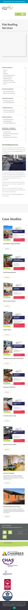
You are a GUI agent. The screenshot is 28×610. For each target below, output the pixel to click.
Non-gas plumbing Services (9, 112)
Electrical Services (7, 89)
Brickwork (5, 70)
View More (7, 248)
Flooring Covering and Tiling (9, 82)
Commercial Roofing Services (9, 123)
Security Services (6, 135)
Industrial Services (7, 132)
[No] (26, 605)
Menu (18, 14)
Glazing (4, 83)
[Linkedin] (5, 537)
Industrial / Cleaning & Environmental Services (9, 128)
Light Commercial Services (8, 91)
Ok (14, 607)
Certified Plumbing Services (9, 110)
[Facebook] (5, 532)
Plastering (5, 73)
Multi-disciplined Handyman (9, 75)
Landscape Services (7, 98)
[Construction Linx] (7, 10)
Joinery (4, 71)
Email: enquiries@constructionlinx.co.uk (12, 527)
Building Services (7, 67)
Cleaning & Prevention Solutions (10, 137)
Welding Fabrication (7, 78)
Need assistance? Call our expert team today (14, 1)
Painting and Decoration (8, 80)
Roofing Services (7, 117)
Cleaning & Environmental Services (10, 133)
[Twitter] (10, 532)
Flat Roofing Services (7, 121)
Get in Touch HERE (17, 151)
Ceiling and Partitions (7, 77)
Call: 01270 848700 (6, 525)
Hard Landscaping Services (9, 102)
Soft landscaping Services (8, 100)
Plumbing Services (7, 107)
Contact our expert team (20, 532)
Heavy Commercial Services (9, 93)
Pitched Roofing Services (8, 119)
